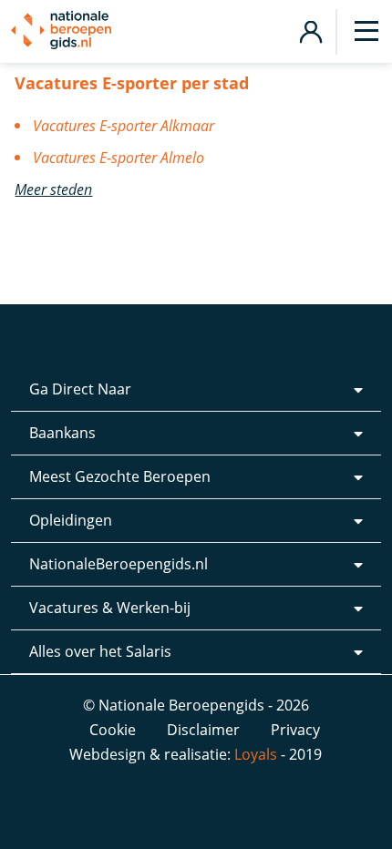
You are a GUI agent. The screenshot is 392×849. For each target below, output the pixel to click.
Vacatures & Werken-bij (110, 608)
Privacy (295, 730)
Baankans (62, 433)
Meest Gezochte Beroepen (120, 476)
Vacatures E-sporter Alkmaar (123, 126)
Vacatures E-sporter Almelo (118, 158)
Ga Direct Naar (80, 389)
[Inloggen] (310, 29)
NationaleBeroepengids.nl (118, 564)
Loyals (255, 754)
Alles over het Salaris (100, 651)
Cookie (112, 730)
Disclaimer (203, 730)
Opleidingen (70, 520)
